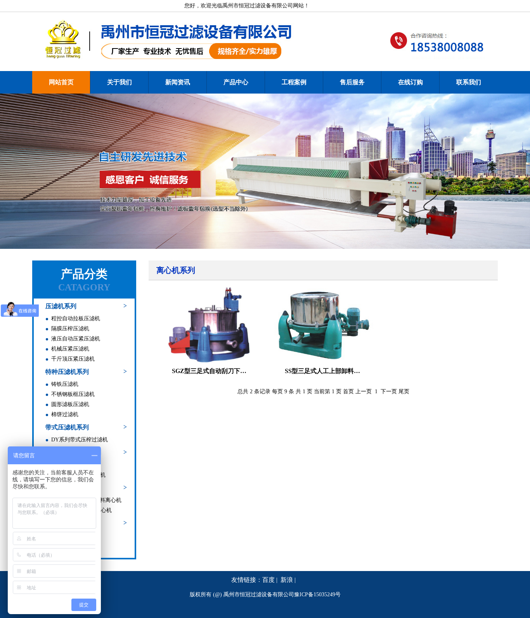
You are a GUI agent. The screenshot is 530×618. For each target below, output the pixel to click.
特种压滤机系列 (67, 371)
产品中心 (235, 82)
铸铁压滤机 (64, 384)
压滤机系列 (60, 306)
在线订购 (410, 82)
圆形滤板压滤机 (70, 404)
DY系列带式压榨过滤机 (79, 440)
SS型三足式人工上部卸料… (322, 371)
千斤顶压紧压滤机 (73, 359)
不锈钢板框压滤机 (73, 394)
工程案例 (294, 82)
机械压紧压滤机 (70, 349)
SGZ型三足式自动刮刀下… (209, 371)
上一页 (363, 391)
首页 (348, 391)
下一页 (389, 391)
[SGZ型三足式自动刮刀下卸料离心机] (209, 325)
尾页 (403, 391)
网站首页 (61, 82)
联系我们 (468, 82)
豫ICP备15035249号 (317, 594)
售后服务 (352, 82)
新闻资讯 (177, 82)
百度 (268, 579)
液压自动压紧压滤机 (75, 339)
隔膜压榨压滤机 (70, 329)
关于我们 (119, 82)
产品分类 (84, 273)
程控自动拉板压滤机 (75, 318)
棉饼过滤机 (64, 414)
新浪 (287, 579)
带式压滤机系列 (67, 427)
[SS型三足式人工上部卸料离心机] (322, 325)
